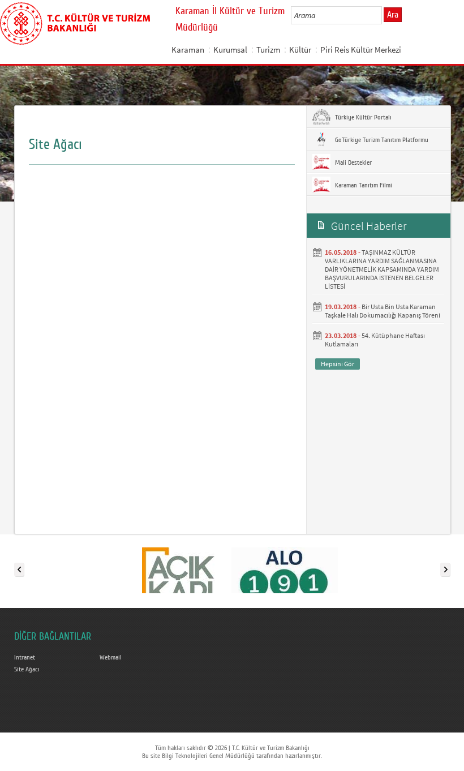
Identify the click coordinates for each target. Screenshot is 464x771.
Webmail (111, 657)
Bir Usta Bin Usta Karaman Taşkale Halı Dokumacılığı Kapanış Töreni (382, 310)
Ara (392, 15)
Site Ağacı (27, 669)
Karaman (187, 49)
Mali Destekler (352, 162)
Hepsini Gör (337, 363)
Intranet (24, 657)
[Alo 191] (284, 567)
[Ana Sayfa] (75, 21)
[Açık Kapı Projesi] (178, 567)
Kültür (300, 49)
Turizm (268, 49)
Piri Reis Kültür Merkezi (360, 49)
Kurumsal (230, 49)
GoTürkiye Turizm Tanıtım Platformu (380, 140)
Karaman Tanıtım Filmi (362, 185)
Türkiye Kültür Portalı (362, 117)
